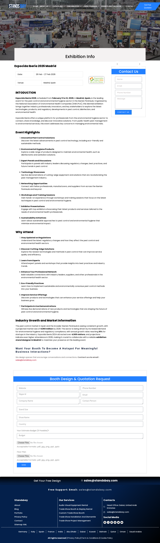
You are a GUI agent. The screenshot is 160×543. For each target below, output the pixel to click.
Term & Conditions (90, 538)
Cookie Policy (106, 538)
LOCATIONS (58, 6)
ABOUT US (44, 6)
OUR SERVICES (73, 6)
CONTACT (130, 6)
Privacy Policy (74, 538)
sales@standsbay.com (26, 360)
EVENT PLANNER (90, 6)
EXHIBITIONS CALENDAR (111, 6)
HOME (35, 6)
